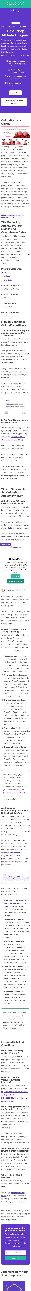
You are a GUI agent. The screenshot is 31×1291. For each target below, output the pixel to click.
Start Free (15, 93)
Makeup (7, 276)
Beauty (6, 272)
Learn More (15, 576)
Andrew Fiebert (7, 55)
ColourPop (15, 558)
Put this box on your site (15, 581)
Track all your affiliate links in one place (16, 903)
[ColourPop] (16, 551)
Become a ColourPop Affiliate (14, 102)
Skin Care (8, 280)
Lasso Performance (12, 852)
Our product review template (14, 793)
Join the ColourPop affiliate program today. (12, 216)
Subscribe (15, 1258)
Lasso (3, 592)
